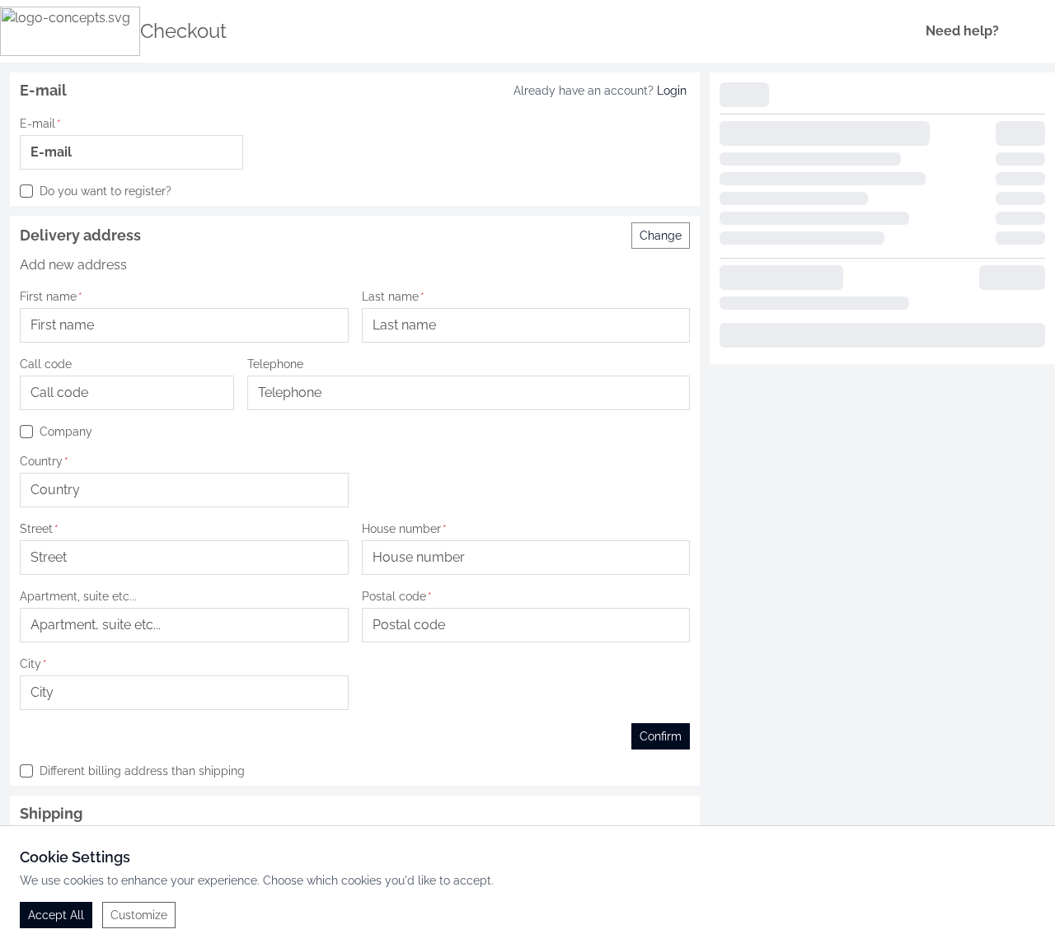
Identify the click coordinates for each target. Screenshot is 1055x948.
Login (672, 90)
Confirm (661, 736)
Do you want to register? (105, 191)
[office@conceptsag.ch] (1038, 31)
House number (401, 528)
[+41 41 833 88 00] (1015, 31)
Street (36, 528)
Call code (46, 364)
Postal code (394, 596)
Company (66, 431)
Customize (138, 915)
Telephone (275, 364)
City (30, 663)
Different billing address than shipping (142, 771)
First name (48, 296)
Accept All (56, 915)
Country (41, 461)
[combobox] (127, 393)
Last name (390, 296)
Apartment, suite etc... (78, 596)
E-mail (37, 123)
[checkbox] (26, 191)
